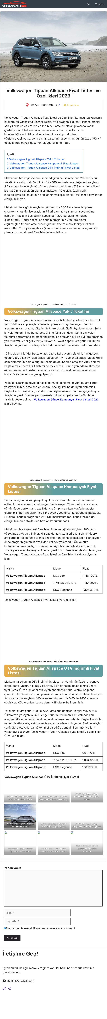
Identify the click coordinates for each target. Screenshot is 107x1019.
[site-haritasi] (9, 988)
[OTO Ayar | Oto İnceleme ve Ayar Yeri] (13, 4)
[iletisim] (4, 988)
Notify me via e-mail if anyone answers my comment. (41, 928)
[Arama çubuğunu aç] (88, 4)
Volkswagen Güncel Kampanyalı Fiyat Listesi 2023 (66, 399)
